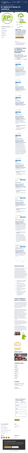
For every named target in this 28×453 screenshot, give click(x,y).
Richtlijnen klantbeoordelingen (14, 450)
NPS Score (15, 437)
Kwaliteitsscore (3, 28)
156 (21, 261)
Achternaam (23, 401)
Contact (2, 37)
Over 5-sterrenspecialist (8, 2)
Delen (17, 64)
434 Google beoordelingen (20, 44)
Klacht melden (3, 433)
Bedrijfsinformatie (4, 30)
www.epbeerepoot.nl (17, 388)
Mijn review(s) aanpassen (4, 431)
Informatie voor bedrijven (19, 2)
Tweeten (20, 64)
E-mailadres (17, 405)
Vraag (16, 412)
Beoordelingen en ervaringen (5, 26)
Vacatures (15, 427)
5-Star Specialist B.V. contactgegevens (6, 430)
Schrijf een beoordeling (19, 37)
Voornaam (17, 401)
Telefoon (16, 408)
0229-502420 (16, 387)
